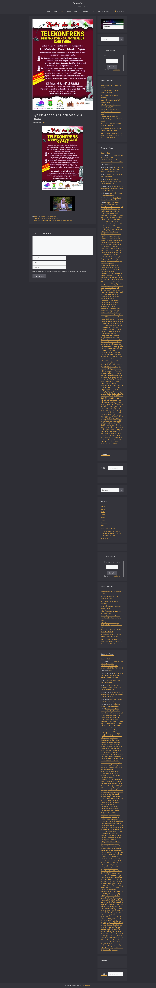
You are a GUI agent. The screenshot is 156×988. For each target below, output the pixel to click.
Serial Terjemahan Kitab (105, 11)
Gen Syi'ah (78, 3)
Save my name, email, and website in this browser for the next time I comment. (60, 271)
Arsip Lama (120, 11)
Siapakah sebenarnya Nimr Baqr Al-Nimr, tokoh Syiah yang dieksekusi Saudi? (111, 181)
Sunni (102, 153)
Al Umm (42, 216)
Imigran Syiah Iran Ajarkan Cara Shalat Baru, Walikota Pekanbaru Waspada (112, 169)
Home (48, 11)
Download (85, 11)
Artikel (55, 11)
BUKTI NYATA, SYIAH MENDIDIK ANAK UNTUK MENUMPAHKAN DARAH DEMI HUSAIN (111, 135)
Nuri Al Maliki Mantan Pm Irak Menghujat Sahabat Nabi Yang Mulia (111, 112)
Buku (103, 520)
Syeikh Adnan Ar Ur (51, 216)
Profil (93, 11)
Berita (62, 11)
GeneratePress (87, 985)
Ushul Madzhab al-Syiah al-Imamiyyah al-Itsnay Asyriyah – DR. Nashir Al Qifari (112, 533)
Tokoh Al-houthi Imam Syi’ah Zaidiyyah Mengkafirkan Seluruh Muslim (111, 119)
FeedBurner (116, 70)
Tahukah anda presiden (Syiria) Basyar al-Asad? (47, 218)
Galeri (75, 11)
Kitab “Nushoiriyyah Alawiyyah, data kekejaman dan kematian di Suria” (53, 220)
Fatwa (69, 11)
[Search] (121, 39)
